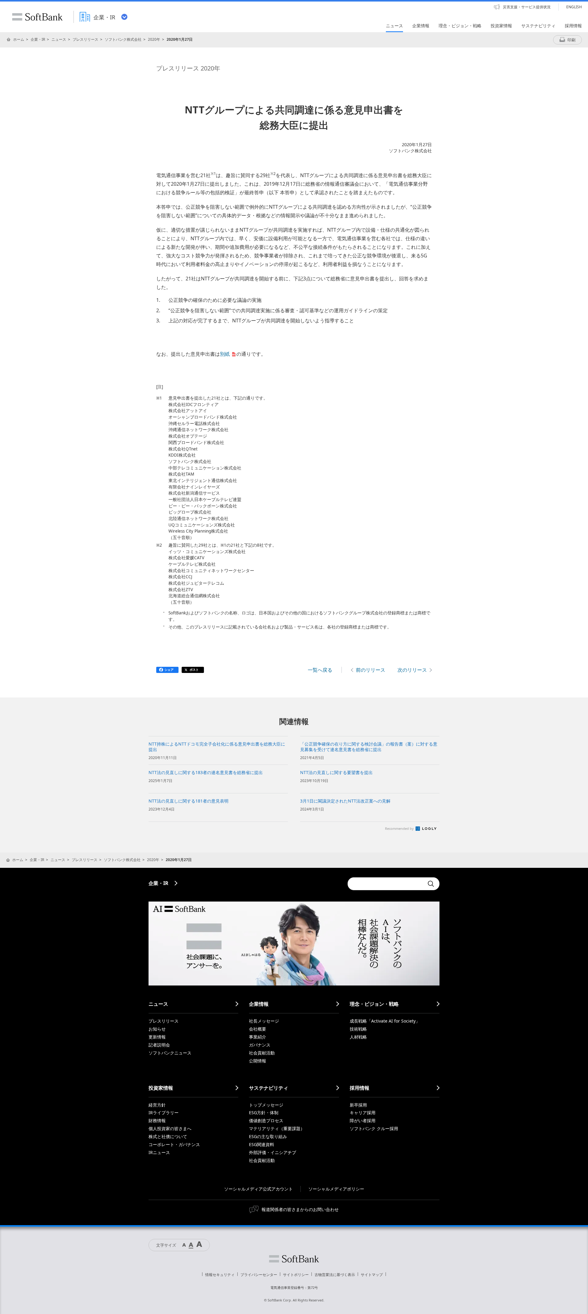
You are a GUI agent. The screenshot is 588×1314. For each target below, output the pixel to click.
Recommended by (400, 828)
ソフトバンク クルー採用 (374, 1128)
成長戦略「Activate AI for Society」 (385, 1021)
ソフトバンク (294, 1259)
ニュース (58, 39)
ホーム (18, 39)
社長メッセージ (264, 1021)
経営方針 (157, 1105)
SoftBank (37, 17)
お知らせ (157, 1029)
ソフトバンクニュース (170, 1053)
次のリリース (412, 670)
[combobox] (386, 884)
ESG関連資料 (261, 1144)
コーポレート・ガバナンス (174, 1144)
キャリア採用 (362, 1112)
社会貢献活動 (262, 1053)
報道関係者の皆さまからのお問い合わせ (300, 1209)
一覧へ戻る (320, 669)
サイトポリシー (296, 1274)
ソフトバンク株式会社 (123, 39)
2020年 (154, 39)
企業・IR (38, 39)
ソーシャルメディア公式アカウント (258, 1189)
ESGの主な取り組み (268, 1136)
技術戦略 (358, 1029)
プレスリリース (85, 39)
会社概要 (257, 1029)
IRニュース (159, 1152)
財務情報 (157, 1120)
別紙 (225, 354)
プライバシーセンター (258, 1274)
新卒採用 (358, 1105)
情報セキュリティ (220, 1274)
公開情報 (257, 1061)
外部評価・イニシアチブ (272, 1152)
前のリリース (370, 670)
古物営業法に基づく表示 (335, 1274)
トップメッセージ (266, 1105)
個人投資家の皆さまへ (170, 1128)
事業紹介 (257, 1037)
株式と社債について (168, 1136)
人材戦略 (358, 1037)
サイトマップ (372, 1274)
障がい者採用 (362, 1120)
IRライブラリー (164, 1112)
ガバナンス (259, 1045)
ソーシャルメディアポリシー (336, 1189)
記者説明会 (159, 1045)
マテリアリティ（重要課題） (277, 1128)
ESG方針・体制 (263, 1112)
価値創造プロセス (266, 1120)
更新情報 (157, 1037)
